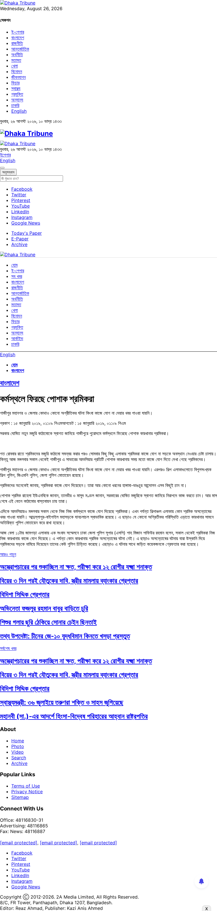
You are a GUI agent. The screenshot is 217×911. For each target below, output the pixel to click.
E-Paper (20, 239)
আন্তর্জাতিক (20, 49)
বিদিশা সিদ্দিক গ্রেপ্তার (24, 594)
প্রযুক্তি (17, 94)
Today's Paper (26, 233)
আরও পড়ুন (8, 554)
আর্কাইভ (17, 338)
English (19, 111)
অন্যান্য (17, 100)
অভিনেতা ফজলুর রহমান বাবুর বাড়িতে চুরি (44, 608)
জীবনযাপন (18, 77)
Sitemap (20, 797)
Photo (17, 746)
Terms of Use (25, 786)
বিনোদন (16, 71)
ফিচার (15, 83)
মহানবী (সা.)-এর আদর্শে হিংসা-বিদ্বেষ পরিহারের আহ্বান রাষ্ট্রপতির (74, 716)
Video (17, 752)
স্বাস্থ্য (15, 88)
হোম (14, 265)
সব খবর (16, 276)
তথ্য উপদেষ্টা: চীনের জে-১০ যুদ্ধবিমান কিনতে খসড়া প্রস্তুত (65, 636)
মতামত (16, 60)
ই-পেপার (17, 32)
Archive (19, 244)
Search (18, 757)
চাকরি (15, 105)
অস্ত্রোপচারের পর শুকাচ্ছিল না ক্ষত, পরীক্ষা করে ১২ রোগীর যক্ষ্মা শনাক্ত (76, 567)
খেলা (14, 66)
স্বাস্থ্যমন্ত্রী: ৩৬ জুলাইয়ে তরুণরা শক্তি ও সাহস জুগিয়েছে (61, 702)
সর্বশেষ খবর (8, 648)
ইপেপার (5, 155)
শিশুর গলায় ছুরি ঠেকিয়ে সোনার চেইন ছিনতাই (48, 622)
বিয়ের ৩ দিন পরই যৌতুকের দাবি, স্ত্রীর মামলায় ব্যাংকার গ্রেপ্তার (69, 581)
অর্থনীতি (17, 54)
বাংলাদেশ (17, 37)
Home (17, 740)
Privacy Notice (27, 791)
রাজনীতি (17, 43)
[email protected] (18, 842)
